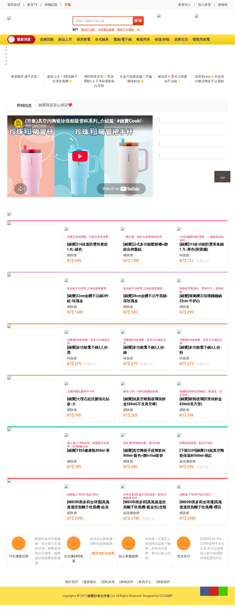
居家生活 (181, 39)
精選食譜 (54, 206)
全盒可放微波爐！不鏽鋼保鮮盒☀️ (136, 79)
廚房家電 (83, 39)
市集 (67, 4)
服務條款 (90, 582)
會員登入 (184, 4)
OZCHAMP (165, 596)
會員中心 (145, 582)
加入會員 (204, 4)
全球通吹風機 (106, 29)
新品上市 (65, 39)
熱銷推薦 (17, 206)
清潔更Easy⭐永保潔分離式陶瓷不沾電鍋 (209, 79)
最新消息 (24, 39)
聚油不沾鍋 (88, 29)
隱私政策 (108, 582)
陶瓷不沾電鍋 (125, 29)
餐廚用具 (143, 39)
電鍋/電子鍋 (122, 39)
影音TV (32, 4)
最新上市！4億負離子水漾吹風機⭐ (62, 79)
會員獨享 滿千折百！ (25, 76)
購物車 (223, 4)
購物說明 (126, 582)
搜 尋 (138, 21)
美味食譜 (13, 4)
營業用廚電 (201, 39)
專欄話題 (51, 4)
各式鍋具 (102, 39)
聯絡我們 (163, 582)
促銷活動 (47, 39)
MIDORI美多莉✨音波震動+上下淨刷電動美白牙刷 (99, 81)
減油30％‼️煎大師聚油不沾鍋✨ (172, 79)
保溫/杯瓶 (162, 39)
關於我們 (71, 582)
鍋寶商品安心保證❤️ (56, 105)
